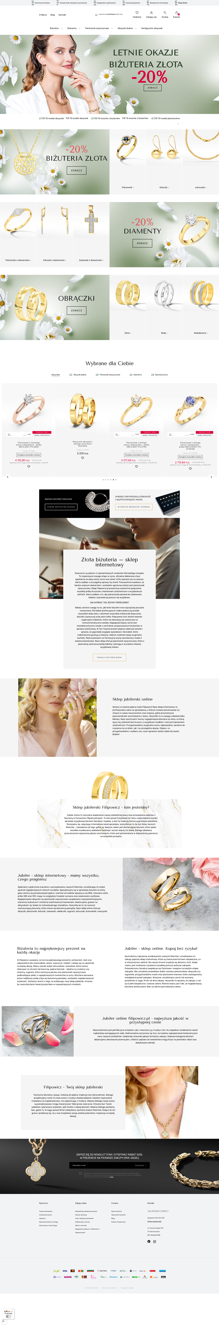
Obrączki (76, 298)
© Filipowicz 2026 (91, 1288)
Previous (7, 476)
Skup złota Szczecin (118, 1215)
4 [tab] (111, 480)
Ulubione (42, 1218)
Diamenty (142, 226)
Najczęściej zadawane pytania (86, 1211)
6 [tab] (116, 480)
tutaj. (112, 1177)
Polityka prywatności (109, 1288)
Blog (53, 15)
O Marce (43, 15)
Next (211, 476)
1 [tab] (104, 480)
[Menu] (12, 1309)
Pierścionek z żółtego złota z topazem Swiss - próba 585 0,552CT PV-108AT (28, 430)
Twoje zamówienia (45, 1211)
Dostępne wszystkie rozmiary (28, 441)
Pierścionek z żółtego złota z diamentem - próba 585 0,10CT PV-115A (190, 429)
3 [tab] (109, 480)
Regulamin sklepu (127, 1288)
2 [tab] (106, 480)
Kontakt (62, 15)
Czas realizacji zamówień (84, 1218)
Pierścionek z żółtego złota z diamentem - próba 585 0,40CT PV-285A (136, 429)
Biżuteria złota (76, 153)
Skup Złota (182, 3)
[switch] (8, 1316)
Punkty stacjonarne (118, 1222)
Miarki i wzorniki (81, 1225)
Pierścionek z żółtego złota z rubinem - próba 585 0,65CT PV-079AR (83, 429)
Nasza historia (116, 1211)
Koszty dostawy (81, 1215)
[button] (29, 453)
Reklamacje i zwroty (82, 1222)
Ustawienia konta (45, 1215)
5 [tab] (114, 480)
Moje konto (43, 1203)
